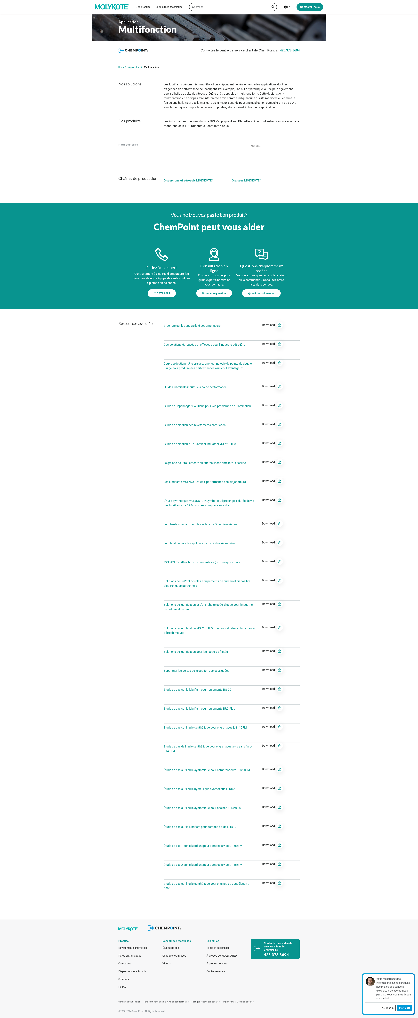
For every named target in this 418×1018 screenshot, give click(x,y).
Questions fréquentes (261, 293)
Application (134, 67)
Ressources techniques (169, 6)
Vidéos (166, 963)
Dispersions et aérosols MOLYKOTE (189, 180)
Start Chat (404, 1008)
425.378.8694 (290, 50)
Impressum (228, 1002)
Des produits (143, 6)
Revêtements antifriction (132, 947)
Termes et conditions (154, 1002)
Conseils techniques (174, 955)
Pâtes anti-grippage (129, 955)
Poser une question (214, 293)
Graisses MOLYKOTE (247, 180)
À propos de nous (217, 963)
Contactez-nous (310, 6)
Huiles (122, 987)
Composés (124, 963)
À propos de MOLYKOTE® (222, 955)
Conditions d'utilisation (129, 1002)
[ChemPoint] (165, 931)
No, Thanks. (388, 1008)
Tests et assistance (218, 947)
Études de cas (170, 947)
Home (121, 67)
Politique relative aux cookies (206, 1002)
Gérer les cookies (245, 1002)
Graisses (123, 979)
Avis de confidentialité (177, 1002)
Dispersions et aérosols (132, 971)
